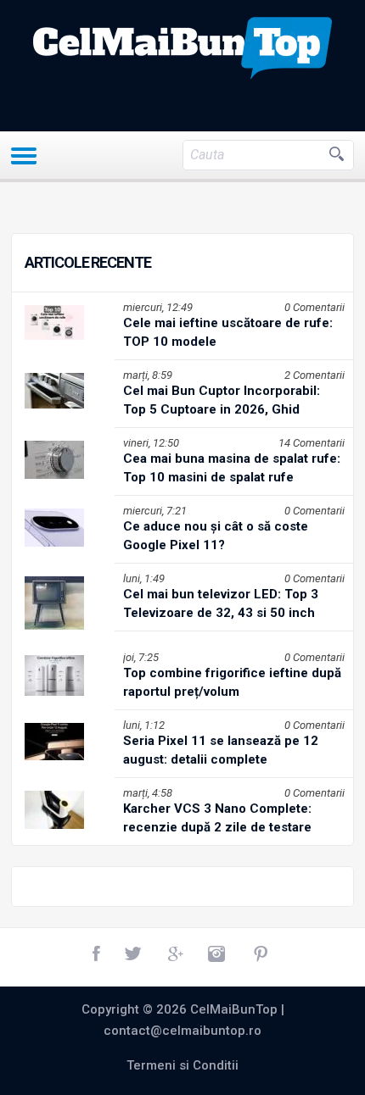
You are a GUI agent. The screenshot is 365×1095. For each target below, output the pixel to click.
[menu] (23, 155)
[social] (97, 954)
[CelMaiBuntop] (182, 48)
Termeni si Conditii (182, 1065)
